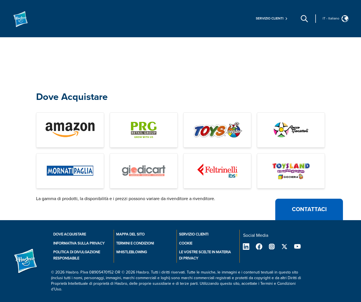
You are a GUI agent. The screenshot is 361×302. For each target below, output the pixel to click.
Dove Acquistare (72, 97)
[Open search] (304, 18)
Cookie (185, 243)
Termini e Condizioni (135, 243)
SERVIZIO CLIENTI (193, 234)
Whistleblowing (131, 252)
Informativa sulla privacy (79, 243)
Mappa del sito (130, 234)
